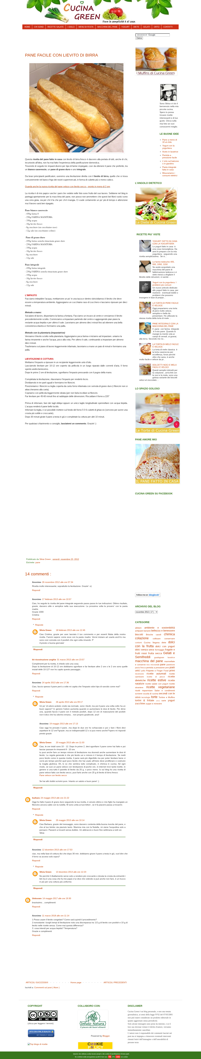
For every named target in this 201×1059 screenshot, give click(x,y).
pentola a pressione (155, 667)
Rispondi (36, 590)
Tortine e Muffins (167, 697)
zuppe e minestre (154, 703)
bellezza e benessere (163, 630)
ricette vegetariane (160, 687)
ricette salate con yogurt (156, 684)
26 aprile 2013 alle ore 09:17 (69, 702)
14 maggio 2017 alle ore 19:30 (57, 898)
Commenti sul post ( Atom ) (47, 987)
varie (163, 700)
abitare (138, 628)
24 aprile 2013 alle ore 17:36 (55, 682)
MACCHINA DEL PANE (107, 27)
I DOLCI (71, 27)
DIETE (136, 27)
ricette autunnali (156, 673)
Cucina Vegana (152, 642)
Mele (148, 665)
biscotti (139, 634)
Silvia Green (45, 630)
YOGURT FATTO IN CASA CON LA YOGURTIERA (164, 242)
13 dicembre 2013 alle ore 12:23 (71, 872)
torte (154, 697)
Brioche (149, 634)
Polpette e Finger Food (157, 670)
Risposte (39, 625)
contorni (138, 643)
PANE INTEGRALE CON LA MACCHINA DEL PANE (165, 324)
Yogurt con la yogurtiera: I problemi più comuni (164, 283)
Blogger (106, 1036)
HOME (27, 27)
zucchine (140, 703)
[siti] (41, 1037)
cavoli (158, 634)
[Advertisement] (78, 40)
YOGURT (125, 27)
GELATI (146, 27)
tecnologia (145, 697)
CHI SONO (39, 27)
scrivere (138, 693)
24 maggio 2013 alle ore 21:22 (55, 798)
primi (172, 670)
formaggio (159, 650)
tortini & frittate (144, 700)
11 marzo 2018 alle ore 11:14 (55, 915)
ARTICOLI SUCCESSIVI (37, 982)
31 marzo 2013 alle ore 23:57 (70, 659)
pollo (143, 671)
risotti (137, 690)
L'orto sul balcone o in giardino (170, 162)
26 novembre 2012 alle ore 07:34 (57, 582)
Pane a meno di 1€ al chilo (169, 141)
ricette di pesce (156, 677)
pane (37, 562)
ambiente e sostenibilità (159, 627)
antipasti (139, 631)
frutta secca (155, 653)
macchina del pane (149, 661)
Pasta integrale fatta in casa (169, 168)
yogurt (171, 700)
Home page (75, 982)
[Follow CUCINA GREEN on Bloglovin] (148, 596)
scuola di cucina (150, 693)
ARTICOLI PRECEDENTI (115, 982)
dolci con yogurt (165, 646)
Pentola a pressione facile (169, 156)
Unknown (37, 898)
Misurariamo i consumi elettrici (169, 174)
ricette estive (156, 680)
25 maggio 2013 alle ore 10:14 (70, 820)
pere (167, 668)
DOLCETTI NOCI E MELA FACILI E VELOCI (164, 366)
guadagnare (159, 657)
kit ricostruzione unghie (44, 659)
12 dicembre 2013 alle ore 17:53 (57, 849)
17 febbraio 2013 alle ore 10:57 (56, 599)
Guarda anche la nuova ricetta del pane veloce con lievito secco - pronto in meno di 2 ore (67, 186)
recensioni (139, 674)
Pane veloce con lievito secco (53, 775)
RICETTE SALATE (56, 27)
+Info (118, 1056)
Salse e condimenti (165, 690)
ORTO (156, 27)
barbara (36, 798)
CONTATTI (168, 27)
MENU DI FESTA (86, 27)
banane (147, 631)
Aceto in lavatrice (170, 151)
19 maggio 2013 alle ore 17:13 (63, 723)
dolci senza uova (144, 649)
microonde (155, 665)
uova (158, 701)
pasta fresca (140, 668)
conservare (169, 638)
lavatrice (171, 657)
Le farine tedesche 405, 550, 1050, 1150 (163, 263)
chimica (169, 634)
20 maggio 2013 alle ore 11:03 (70, 742)
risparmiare (147, 690)
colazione (142, 638)
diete (164, 642)
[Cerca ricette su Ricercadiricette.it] (38, 1044)
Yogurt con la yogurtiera (168, 146)
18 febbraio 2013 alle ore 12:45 (70, 630)
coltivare (157, 638)
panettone (170, 665)
